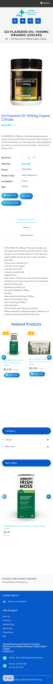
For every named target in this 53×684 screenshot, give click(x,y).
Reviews (26, 227)
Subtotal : (6, 163)
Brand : (4, 169)
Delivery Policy (8, 624)
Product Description (26, 219)
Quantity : (6, 157)
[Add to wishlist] (23, 333)
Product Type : (8, 175)
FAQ (4, 636)
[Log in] (30, 21)
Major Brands (10, 446)
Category (8, 440)
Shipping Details (26, 235)
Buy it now (26, 196)
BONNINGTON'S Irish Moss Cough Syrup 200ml (24, 527)
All (6, 39)
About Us (6, 616)
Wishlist (46, 3)
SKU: (3, 187)
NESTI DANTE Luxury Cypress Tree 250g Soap (39, 361)
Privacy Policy (8, 632)
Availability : (7, 181)
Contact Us (7, 620)
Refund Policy (8, 628)
